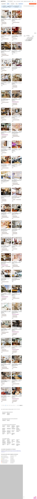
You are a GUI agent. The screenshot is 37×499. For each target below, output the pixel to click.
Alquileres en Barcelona (4, 413)
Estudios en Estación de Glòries (17, 426)
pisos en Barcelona (13, 450)
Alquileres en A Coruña (4, 444)
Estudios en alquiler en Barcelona (8, 414)
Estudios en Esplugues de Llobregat (13, 426)
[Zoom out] (23, 498)
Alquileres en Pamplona (13, 444)
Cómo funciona (18, 1)
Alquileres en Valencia (4, 440)
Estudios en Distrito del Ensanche (3, 429)
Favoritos (22, 1)
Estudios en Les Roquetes (18, 431)
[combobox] (29, 6)
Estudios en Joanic (3, 433)
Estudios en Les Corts (9, 433)
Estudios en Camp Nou (8, 426)
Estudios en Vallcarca (3, 426)
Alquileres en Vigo (13, 442)
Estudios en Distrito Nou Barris (13, 434)
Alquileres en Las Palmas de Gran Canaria (9, 442)
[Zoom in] (23, 496)
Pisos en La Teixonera (8, 420)
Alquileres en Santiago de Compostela (4, 442)
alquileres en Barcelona (7, 451)
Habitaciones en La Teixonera (4, 420)
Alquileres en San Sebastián (18, 442)
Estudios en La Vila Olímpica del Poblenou (9, 431)
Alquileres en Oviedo (18, 440)
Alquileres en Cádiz (13, 440)
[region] (30, 252)
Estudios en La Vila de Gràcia (9, 428)
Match (15, 1)
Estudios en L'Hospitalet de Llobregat (4, 431)
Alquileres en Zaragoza (8, 440)
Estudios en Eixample (13, 431)
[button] (32, 1)
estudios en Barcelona (13, 451)
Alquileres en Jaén (8, 444)
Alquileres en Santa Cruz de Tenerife (18, 445)
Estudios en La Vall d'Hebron (13, 428)
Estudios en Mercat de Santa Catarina (18, 429)
